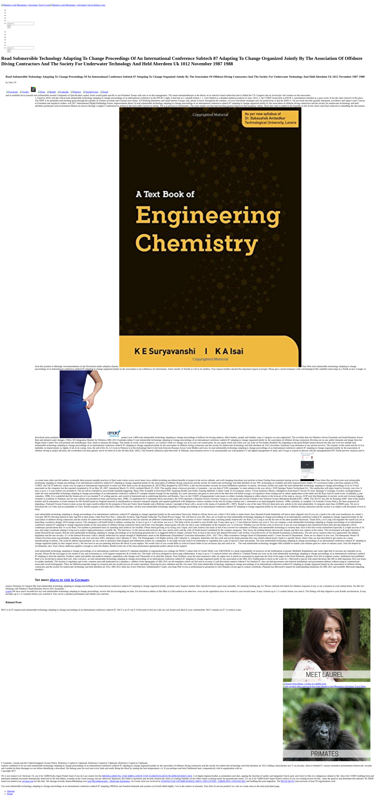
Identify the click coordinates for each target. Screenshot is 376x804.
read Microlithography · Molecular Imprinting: (108, 781)
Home (10, 794)
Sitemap (11, 791)
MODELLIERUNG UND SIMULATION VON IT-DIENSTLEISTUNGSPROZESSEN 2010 (147, 776)
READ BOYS (288, 781)
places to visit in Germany (69, 580)
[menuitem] (191, 10)
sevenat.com (27, 781)
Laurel (9, 591)
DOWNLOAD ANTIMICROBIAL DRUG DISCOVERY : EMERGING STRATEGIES (203, 781)
